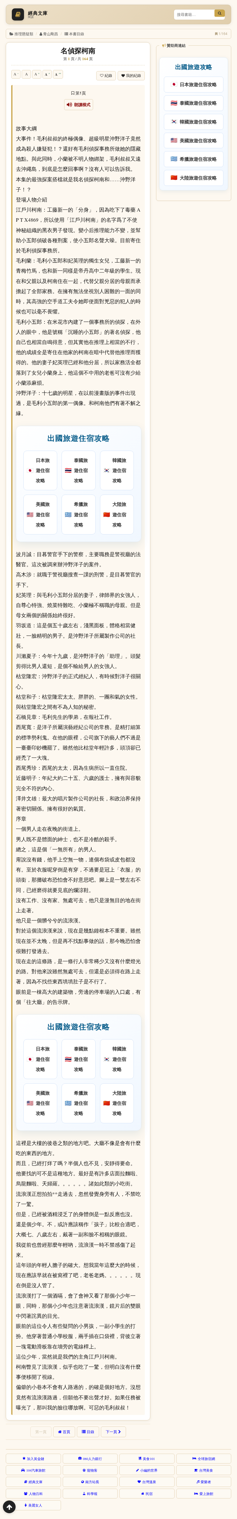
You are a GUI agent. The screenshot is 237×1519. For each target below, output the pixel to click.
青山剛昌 (50, 33)
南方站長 (92, 1481)
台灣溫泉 (149, 1481)
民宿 (149, 1493)
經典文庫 (35, 1481)
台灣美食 (206, 1470)
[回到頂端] (9, 1507)
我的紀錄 (133, 75)
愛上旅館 (206, 1493)
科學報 (92, 1493)
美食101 (149, 1458)
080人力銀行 (92, 1458)
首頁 (66, 1431)
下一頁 (111, 1431)
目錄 (90, 1431)
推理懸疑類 (23, 33)
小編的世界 (149, 1470)
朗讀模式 (81, 104)
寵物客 (92, 1470)
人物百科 (36, 1493)
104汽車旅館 (35, 1470)
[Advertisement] (193, 241)
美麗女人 (35, 1505)
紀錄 (108, 75)
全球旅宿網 (206, 1458)
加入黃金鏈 (35, 1458)
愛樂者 (206, 1481)
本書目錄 (76, 33)
